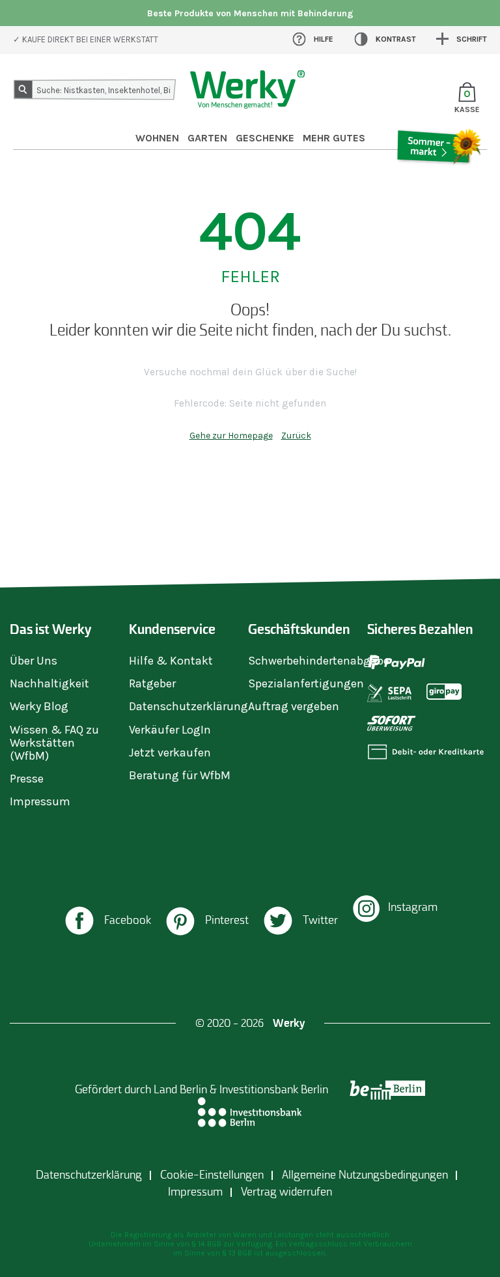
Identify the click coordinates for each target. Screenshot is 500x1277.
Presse (27, 778)
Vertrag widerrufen (286, 1191)
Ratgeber (152, 683)
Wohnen (157, 138)
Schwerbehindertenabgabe (318, 660)
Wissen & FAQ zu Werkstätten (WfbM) (54, 743)
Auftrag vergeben (293, 706)
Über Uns (33, 660)
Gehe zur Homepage (231, 435)
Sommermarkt (438, 183)
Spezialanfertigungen (306, 683)
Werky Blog (39, 706)
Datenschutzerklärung (188, 706)
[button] (107, 922)
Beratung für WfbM (179, 775)
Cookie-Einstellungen (212, 1175)
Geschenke (265, 138)
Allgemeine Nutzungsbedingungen (365, 1175)
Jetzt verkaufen (170, 752)
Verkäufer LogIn (170, 730)
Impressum (40, 801)
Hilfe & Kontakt (171, 660)
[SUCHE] (25, 92)
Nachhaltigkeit (49, 683)
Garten (207, 138)
